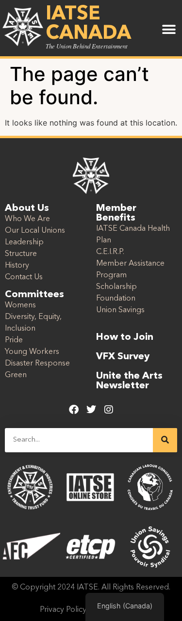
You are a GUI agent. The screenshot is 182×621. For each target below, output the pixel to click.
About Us (27, 208)
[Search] (165, 440)
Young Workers (32, 352)
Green (16, 375)
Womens (20, 305)
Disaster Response (37, 363)
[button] (169, 30)
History (17, 266)
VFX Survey (122, 357)
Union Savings (120, 310)
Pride (14, 340)
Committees (34, 295)
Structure (21, 254)
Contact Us (24, 277)
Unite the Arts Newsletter (129, 381)
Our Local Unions (35, 231)
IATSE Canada (88, 24)
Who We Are (27, 219)
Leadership (24, 242)
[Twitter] (91, 409)
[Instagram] (108, 409)
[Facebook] (74, 409)
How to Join (124, 337)
